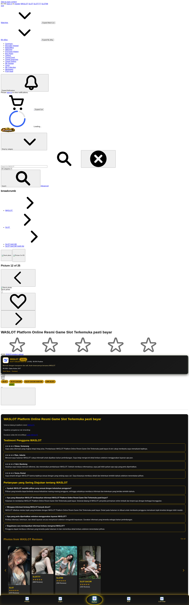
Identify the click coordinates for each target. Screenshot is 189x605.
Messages (9, 69)
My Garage (9, 63)
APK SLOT (50, 381)
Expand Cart (39, 109)
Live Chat (161, 601)
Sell (2, 6)
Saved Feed (10, 57)
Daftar (94, 602)
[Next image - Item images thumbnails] (18, 319)
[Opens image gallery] (2, 292)
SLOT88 (44, 4)
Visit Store (6, 371)
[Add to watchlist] (18, 301)
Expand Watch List (48, 23)
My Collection (10, 67)
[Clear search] (98, 159)
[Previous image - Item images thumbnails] (18, 278)
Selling (8, 55)
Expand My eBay (47, 40)
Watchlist (8, 50)
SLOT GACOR (16, 381)
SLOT (30, 4)
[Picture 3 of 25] (18, 255)
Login (60, 601)
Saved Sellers (10, 61)
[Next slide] (183, 570)
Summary (9, 44)
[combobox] (24, 166)
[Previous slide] (6, 570)
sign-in (9, 92)
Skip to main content (9, 2)
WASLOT (24, 4)
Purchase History (12, 52)
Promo (27, 601)
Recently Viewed (11, 46)
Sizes (7, 65)
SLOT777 (37, 4)
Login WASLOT (32, 435)
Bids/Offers (9, 48)
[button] (20, 178)
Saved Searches (11, 59)
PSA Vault (9, 71)
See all (183, 539)
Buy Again (9, 54)
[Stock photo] (6, 255)
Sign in (9, 4)
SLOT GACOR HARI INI (33, 381)
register (17, 4)
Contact (15, 371)
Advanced (45, 186)
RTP (128, 601)
